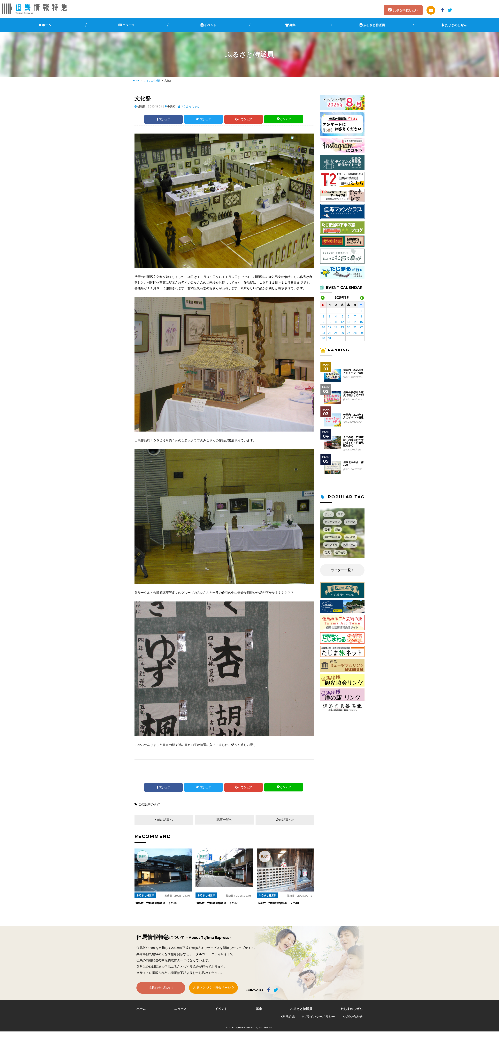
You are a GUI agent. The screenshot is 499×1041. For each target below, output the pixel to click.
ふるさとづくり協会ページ (212, 987)
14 (355, 322)
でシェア (164, 119)
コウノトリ (331, 544)
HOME (136, 80)
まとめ (328, 514)
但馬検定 (340, 552)
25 (335, 332)
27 (348, 332)
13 (348, 322)
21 (355, 327)
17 (329, 327)
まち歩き (350, 521)
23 (323, 332)
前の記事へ (165, 819)
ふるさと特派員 (374, 25)
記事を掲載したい (405, 10)
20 (348, 327)
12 (342, 322)
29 (361, 332)
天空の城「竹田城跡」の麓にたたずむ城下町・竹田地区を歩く (353, 441)
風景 (340, 514)
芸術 (327, 529)
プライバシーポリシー (319, 1016)
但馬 (327, 552)
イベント (210, 25)
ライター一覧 (341, 570)
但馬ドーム (349, 544)
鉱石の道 (350, 537)
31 (329, 338)
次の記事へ (284, 819)
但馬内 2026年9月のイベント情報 (353, 371)
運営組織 (288, 1016)
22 (361, 327)
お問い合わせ (353, 1016)
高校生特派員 (332, 537)
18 (335, 327)
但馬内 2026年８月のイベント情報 (353, 416)
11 (335, 322)
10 (329, 322)
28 (355, 332)
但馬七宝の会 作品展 (353, 463)
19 (342, 327)
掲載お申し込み (159, 987)
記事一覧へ (224, 819)
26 (342, 332)
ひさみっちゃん (190, 106)
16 (323, 327)
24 (329, 332)
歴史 (337, 529)
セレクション (332, 521)
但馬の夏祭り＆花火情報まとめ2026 (353, 394)
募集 (292, 25)
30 (323, 338)
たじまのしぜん (456, 25)
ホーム (46, 25)
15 (361, 322)
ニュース (128, 25)
